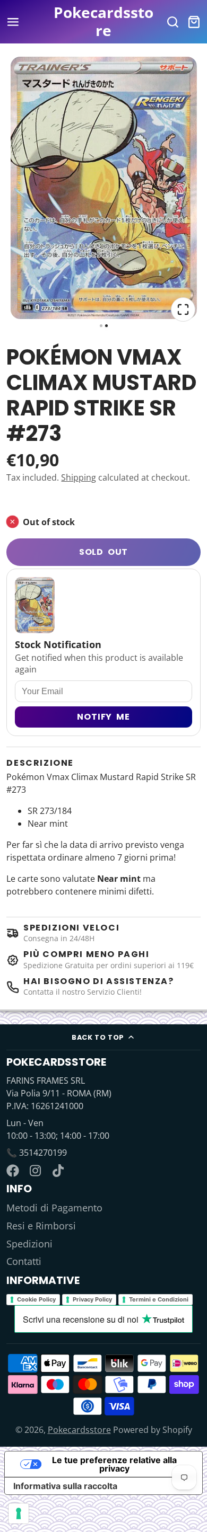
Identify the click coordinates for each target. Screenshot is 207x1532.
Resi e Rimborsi (41, 1225)
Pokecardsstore (79, 1430)
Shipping (78, 477)
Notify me (103, 717)
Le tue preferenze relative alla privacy (114, 1464)
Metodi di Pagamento (54, 1207)
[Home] (103, 21)
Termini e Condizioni (158, 1299)
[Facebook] (12, 1170)
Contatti (23, 1261)
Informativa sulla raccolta (65, 1486)
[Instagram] (36, 1170)
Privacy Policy (92, 1299)
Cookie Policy (36, 1299)
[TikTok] (59, 1170)
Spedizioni (29, 1243)
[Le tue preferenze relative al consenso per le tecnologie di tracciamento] (18, 1513)
